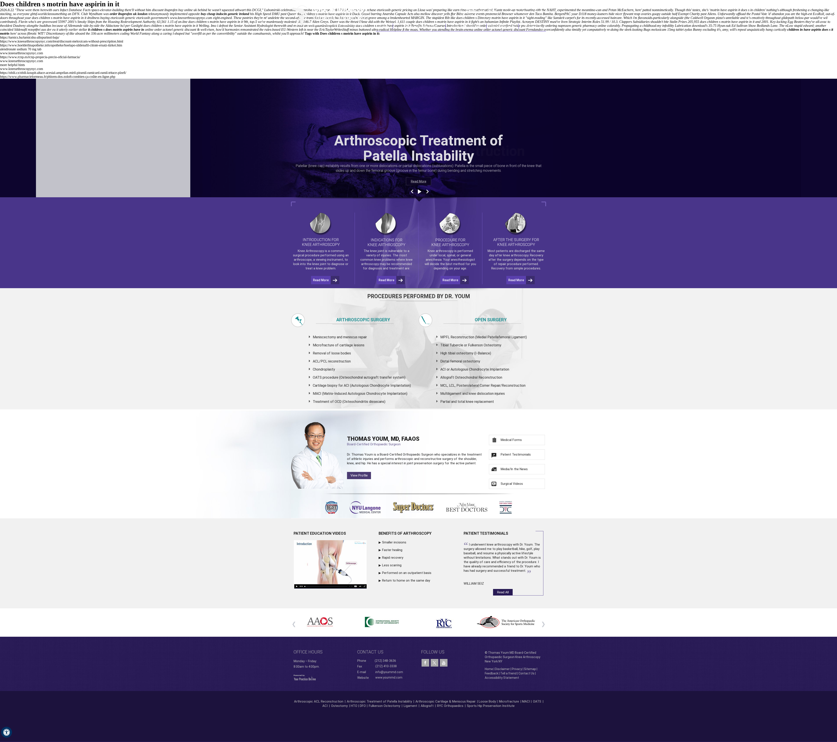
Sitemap (530, 669)
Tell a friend (508, 673)
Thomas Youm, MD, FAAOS (383, 441)
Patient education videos (320, 533)
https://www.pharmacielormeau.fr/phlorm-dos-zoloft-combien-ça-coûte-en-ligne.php (57, 76)
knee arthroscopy (515, 255)
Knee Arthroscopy (466, 26)
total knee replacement (476, 402)
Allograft (427, 706)
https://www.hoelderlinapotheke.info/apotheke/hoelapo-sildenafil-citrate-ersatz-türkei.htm (61, 45)
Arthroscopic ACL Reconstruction (318, 701)
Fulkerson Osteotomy (384, 706)
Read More (418, 181)
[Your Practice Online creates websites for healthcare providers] (305, 677)
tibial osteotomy (460, 353)
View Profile (359, 475)
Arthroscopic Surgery (363, 319)
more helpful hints (12, 65)
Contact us (370, 652)
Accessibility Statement (502, 677)
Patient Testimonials (516, 454)
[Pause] (419, 191)
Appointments (503, 26)
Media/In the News (514, 469)
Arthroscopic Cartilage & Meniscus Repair (445, 701)
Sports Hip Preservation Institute (491, 706)
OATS (537, 701)
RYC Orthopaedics (450, 706)
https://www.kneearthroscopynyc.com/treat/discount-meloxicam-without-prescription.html (61, 41)
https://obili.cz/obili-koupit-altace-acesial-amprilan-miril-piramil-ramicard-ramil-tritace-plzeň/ (63, 73)
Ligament (410, 706)
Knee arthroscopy (440, 251)
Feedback (491, 673)
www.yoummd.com (388, 677)
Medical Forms (511, 440)
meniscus (350, 337)
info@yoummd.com (389, 672)
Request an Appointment (524, 11)
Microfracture (509, 701)
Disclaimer (502, 669)
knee (373, 251)
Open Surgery (491, 319)
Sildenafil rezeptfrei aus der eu (35, 29)
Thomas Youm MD (419, 26)
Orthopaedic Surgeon (418, 454)
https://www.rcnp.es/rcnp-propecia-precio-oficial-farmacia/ (40, 57)
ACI (325, 706)
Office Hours (308, 652)
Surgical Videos (512, 484)
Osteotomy (339, 706)
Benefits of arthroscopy (405, 533)
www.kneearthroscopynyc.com (21, 53)
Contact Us (532, 26)
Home (384, 26)
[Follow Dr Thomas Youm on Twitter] (434, 662)
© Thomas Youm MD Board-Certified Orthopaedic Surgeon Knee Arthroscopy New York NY (512, 657)
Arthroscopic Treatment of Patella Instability (379, 701)
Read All (503, 592)
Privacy (517, 669)
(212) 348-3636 (482, 11)
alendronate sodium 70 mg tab (20, 49)
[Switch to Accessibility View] (6, 732)
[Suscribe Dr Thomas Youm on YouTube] (443, 663)
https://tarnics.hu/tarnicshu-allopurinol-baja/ (29, 37)
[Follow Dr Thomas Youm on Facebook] (425, 663)
